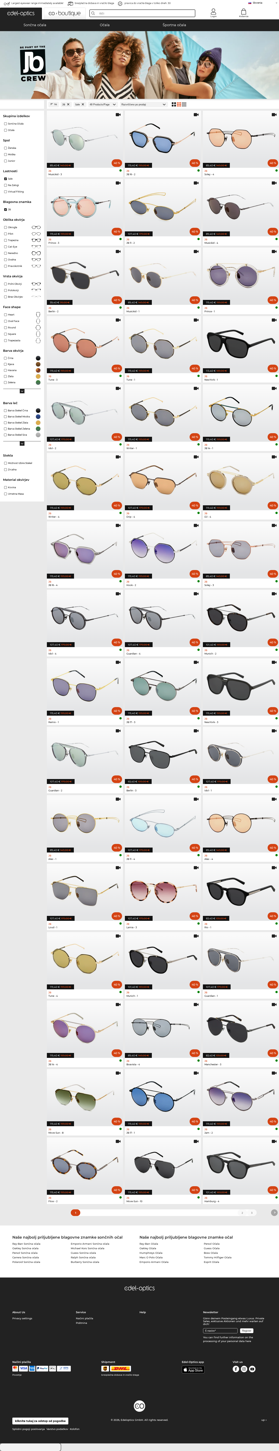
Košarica (243, 16)
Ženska (12, 148)
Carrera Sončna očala (25, 1257)
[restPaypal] (42, 1368)
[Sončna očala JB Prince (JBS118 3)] (85, 205)
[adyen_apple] (52, 1368)
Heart (11, 314)
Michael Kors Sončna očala (87, 1248)
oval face (13, 321)
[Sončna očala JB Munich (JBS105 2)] (241, 616)
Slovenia (257, 2)
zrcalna (12, 469)
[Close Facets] (22, 104)
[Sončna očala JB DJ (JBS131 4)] (241, 479)
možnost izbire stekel (20, 463)
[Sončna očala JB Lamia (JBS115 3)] (163, 890)
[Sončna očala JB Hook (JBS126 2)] (163, 548)
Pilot (10, 233)
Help (143, 1312)
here (248, 1341)
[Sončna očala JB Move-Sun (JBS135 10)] (163, 1164)
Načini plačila (84, 1318)
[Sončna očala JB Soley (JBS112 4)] (241, 137)
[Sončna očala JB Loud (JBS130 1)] (85, 890)
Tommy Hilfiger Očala (218, 1257)
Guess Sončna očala (83, 1252)
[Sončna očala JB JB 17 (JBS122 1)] (163, 1095)
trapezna (13, 240)
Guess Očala (212, 1248)
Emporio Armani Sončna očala (90, 1243)
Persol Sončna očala (25, 1252)
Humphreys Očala (151, 1252)
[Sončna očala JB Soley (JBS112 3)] (241, 548)
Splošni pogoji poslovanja (28, 1428)
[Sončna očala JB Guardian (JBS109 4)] (163, 616)
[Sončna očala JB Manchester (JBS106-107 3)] (241, 1027)
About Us (18, 1312)
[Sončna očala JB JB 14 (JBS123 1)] (241, 411)
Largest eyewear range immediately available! (37, 3)
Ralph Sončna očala (83, 1257)
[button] (21, 13)
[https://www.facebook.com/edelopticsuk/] (236, 1370)
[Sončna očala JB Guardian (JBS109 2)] (85, 753)
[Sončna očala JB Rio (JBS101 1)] (241, 890)
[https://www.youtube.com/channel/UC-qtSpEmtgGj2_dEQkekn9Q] (252, 1370)
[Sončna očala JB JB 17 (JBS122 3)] (163, 685)
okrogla (12, 227)
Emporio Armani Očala (154, 1261)
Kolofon (75, 1428)
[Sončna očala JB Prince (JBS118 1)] (241, 274)
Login (213, 16)
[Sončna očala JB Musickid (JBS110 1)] (163, 274)
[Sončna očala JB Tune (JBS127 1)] (163, 342)
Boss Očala (211, 1252)
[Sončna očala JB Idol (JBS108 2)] (85, 411)
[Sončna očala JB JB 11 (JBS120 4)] (163, 822)
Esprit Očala (211, 1261)
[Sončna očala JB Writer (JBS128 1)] (163, 411)
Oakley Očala (148, 1248)
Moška (11, 154)
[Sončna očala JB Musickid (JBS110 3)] (85, 137)
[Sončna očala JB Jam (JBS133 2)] (241, 1095)
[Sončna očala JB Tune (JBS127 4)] (85, 958)
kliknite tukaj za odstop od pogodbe (40, 1421)
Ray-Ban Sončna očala (26, 1243)
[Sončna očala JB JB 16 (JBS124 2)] (163, 137)
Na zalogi (13, 185)
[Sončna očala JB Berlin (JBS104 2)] (85, 274)
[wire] (64, 1368)
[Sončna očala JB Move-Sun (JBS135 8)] (85, 1095)
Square (12, 334)
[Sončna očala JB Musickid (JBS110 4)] (241, 205)
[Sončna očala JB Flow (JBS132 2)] (85, 1164)
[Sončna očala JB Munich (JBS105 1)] (163, 958)
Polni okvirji (15, 283)
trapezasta (14, 340)
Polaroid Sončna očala (26, 1261)
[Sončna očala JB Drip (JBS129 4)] (163, 479)
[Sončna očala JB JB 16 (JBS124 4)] (85, 548)
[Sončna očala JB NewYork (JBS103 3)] (241, 685)
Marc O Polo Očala (151, 1257)
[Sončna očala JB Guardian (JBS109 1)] (241, 958)
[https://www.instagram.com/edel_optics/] (244, 1370)
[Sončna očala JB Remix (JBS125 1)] (85, 685)
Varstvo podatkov (57, 1428)
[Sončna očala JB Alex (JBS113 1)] (85, 822)
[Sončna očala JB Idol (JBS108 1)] (241, 753)
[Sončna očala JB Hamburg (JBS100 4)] (241, 1164)
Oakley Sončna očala (25, 1248)
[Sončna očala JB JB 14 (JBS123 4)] (85, 1027)
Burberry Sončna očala (85, 1261)
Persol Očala (212, 1243)
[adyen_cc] (15, 1368)
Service (81, 1312)
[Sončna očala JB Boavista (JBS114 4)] (163, 1027)
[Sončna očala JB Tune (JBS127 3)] (85, 342)
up (263, 1419)
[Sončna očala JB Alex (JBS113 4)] (241, 822)
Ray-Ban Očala (149, 1243)
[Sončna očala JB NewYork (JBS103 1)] (241, 342)
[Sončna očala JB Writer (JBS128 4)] (85, 479)
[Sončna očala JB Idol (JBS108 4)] (85, 616)
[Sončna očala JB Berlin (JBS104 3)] (163, 753)
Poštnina (81, 1322)
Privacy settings (22, 1318)
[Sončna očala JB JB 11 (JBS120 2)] (163, 205)
